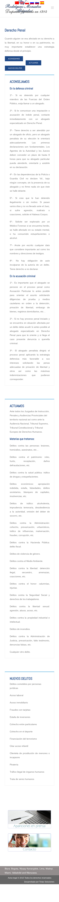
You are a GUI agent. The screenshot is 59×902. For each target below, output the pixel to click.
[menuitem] (16, 3)
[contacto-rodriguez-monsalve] (29, 835)
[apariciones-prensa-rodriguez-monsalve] (29, 812)
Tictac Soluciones (46, 882)
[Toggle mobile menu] (52, 7)
